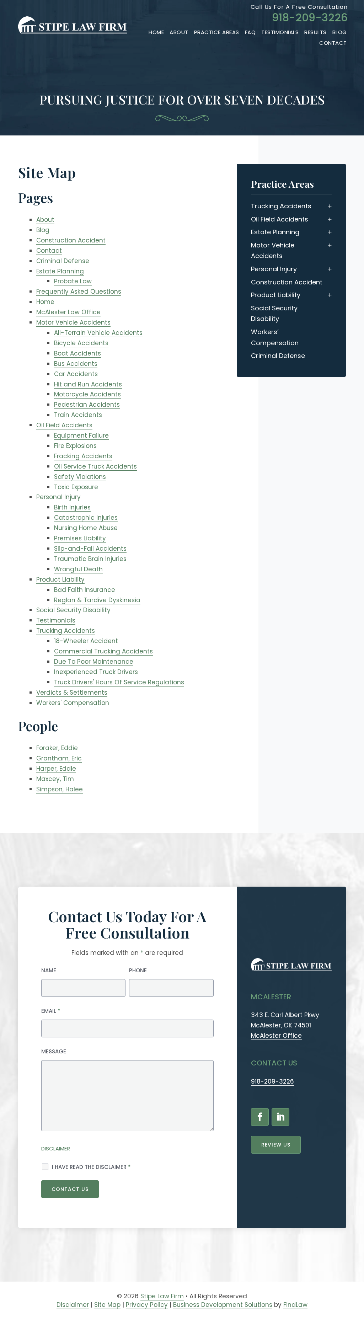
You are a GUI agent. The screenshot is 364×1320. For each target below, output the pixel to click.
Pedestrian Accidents (87, 404)
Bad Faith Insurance (84, 590)
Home (156, 32)
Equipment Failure (81, 435)
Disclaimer (55, 1148)
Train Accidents (78, 415)
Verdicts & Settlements (71, 692)
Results (315, 32)
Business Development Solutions (222, 1304)
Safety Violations (80, 476)
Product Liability (60, 579)
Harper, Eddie (56, 768)
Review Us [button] (275, 1144)
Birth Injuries (72, 507)
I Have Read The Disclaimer (91, 1167)
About (179, 32)
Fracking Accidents (83, 456)
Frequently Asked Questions (78, 291)
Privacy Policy (147, 1304)
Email (50, 1011)
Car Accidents (76, 374)
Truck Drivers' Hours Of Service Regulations (119, 682)
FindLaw (295, 1304)
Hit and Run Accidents (88, 384)
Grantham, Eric (59, 758)
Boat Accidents (77, 353)
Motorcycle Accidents (87, 394)
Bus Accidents (75, 363)
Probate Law (73, 281)
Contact (333, 43)
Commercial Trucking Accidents (103, 651)
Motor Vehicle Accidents (73, 322)
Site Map (107, 1304)
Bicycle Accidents (81, 343)
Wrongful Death (78, 569)
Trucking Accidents (65, 630)
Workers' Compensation (72, 703)
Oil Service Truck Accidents (95, 466)
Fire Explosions (75, 446)
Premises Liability (80, 538)
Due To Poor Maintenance (93, 661)
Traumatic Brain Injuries (90, 559)
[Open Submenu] (329, 206)
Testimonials (280, 32)
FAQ (250, 32)
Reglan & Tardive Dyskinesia (97, 600)
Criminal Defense (62, 261)
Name (48, 970)
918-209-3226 (310, 17)
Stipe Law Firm (162, 1296)
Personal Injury (58, 497)
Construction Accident (71, 240)
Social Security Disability (73, 610)
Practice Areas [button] (216, 32)
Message (53, 1051)
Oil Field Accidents (64, 425)
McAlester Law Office (68, 312)
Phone (138, 970)
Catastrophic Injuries (86, 517)
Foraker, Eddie (57, 748)
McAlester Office (276, 1035)
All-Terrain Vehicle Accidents (98, 332)
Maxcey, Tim (55, 779)
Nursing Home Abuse (86, 528)
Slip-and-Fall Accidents (90, 548)
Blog (339, 32)
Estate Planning (60, 271)
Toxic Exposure (76, 487)
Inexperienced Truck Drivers (96, 672)
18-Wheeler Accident (86, 641)
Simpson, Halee (59, 789)
